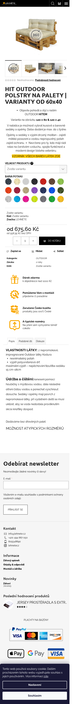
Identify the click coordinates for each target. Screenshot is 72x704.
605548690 (14, 541)
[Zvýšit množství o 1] (33, 241)
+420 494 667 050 (18, 537)
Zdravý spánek (11, 560)
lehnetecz (13, 545)
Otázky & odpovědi (13, 564)
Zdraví (7, 583)
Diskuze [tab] (40, 341)
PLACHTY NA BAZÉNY (36, 620)
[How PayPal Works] (36, 634)
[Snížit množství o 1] (17, 241)
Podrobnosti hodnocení (48, 80)
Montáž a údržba (12, 568)
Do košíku (54, 240)
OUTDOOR (41, 258)
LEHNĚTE (21, 219)
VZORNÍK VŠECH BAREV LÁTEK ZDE (36, 156)
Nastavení (34, 684)
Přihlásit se (15, 509)
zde (46, 676)
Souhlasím (35, 695)
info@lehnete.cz (17, 533)
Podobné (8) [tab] (25, 341)
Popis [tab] (12, 341)
